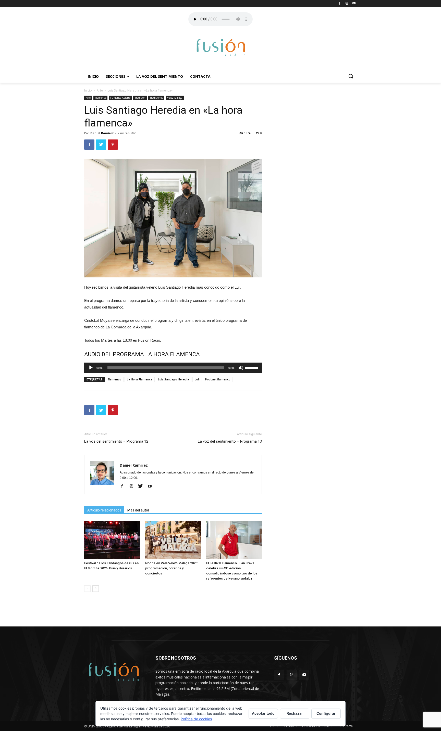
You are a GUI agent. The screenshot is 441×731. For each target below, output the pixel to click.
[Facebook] (124, 486)
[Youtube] (151, 486)
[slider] (252, 367)
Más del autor (138, 510)
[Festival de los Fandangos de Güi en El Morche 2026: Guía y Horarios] (112, 540)
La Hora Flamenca (139, 379)
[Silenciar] (240, 367)
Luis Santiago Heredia (173, 379)
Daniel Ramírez (102, 133)
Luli (197, 379)
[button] (351, 76)
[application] (173, 368)
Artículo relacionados (104, 510)
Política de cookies (196, 719)
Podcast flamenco (217, 379)
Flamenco (100, 97)
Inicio (93, 76)
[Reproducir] (90, 367)
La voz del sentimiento (159, 76)
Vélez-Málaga (174, 97)
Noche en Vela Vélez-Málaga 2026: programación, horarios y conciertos (171, 568)
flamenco (114, 379)
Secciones (115, 76)
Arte (100, 90)
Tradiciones (156, 97)
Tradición (140, 97)
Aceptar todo (263, 713)
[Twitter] (142, 486)
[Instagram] (133, 486)
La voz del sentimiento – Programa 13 (230, 441)
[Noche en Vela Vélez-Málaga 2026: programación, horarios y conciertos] (173, 540)
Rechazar (295, 713)
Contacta (200, 76)
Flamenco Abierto (120, 97)
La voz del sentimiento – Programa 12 (116, 441)
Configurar (326, 713)
